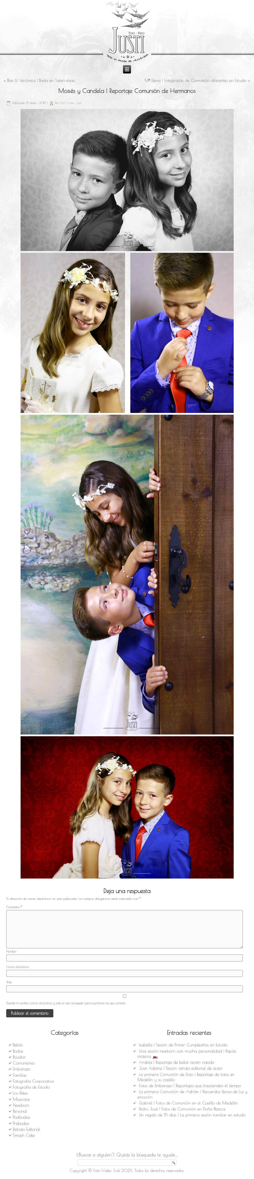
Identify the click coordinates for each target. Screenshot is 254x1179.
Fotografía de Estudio (31, 1087)
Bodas (18, 1051)
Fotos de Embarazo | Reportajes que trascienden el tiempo (190, 1085)
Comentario (14, 907)
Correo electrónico (17, 966)
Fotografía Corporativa (33, 1081)
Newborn (21, 1105)
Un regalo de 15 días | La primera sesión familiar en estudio (192, 1114)
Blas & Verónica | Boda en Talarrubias (41, 80)
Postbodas (21, 1117)
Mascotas (21, 1099)
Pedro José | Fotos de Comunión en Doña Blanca (182, 1108)
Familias (20, 1075)
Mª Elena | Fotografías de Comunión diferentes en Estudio (196, 80)
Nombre (11, 951)
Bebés (18, 1044)
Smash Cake (24, 1135)
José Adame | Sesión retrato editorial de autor (180, 1068)
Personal (20, 1111)
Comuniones (23, 1063)
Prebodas (21, 1123)
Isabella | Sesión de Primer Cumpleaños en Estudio (183, 1044)
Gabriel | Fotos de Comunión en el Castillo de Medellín (188, 1103)
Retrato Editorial (26, 1129)
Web (9, 982)
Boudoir (19, 1057)
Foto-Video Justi (71, 103)
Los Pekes (20, 1093)
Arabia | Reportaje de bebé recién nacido (176, 1062)
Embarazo (21, 1069)
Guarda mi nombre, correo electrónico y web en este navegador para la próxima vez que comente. (66, 1003)
